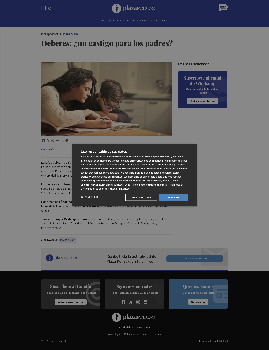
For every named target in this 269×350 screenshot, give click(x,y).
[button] (89, 197)
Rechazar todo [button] (141, 197)
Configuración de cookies (94, 188)
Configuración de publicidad (108, 184)
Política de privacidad (119, 188)
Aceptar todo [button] (173, 197)
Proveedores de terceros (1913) (162, 168)
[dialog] (134, 175)
